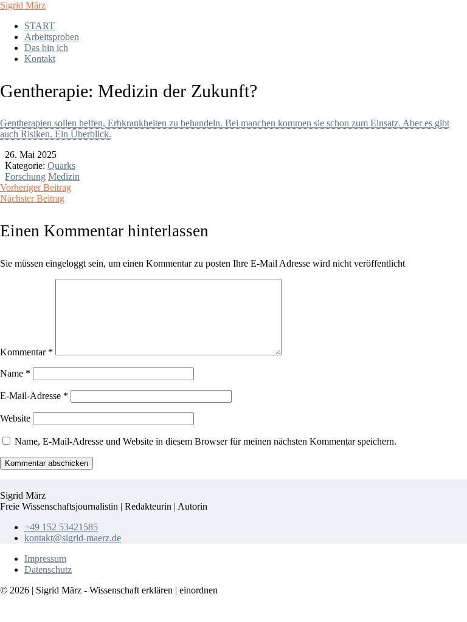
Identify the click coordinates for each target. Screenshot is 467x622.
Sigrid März (23, 5)
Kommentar (26, 352)
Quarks (61, 165)
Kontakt (39, 58)
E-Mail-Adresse (34, 396)
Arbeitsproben (51, 37)
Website (15, 418)
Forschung (25, 176)
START (39, 26)
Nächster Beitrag (32, 198)
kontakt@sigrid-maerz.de (72, 538)
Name (15, 373)
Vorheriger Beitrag (35, 187)
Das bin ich (46, 48)
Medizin (64, 176)
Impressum (45, 558)
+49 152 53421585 (61, 527)
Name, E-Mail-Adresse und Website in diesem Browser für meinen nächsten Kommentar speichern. (205, 441)
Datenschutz (48, 569)
